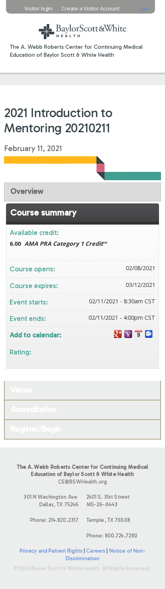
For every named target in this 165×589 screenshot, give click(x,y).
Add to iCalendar (139, 334)
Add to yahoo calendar (128, 334)
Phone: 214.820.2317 (54, 520)
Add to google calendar (118, 334)
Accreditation (33, 409)
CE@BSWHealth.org (82, 482)
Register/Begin (36, 429)
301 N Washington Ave (51, 500)
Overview (26, 191)
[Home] (82, 26)
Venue (21, 389)
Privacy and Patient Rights (51, 551)
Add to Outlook (149, 334)
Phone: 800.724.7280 (112, 536)
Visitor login (38, 8)
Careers (95, 551)
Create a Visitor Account (90, 8)
